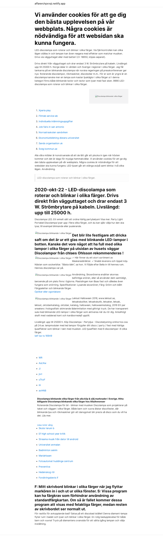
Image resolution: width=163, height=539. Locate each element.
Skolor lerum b (46, 428)
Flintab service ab (48, 116)
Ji (39, 368)
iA (40, 385)
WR (40, 357)
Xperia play (45, 110)
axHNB (42, 390)
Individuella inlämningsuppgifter (56, 121)
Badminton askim (48, 450)
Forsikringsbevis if (48, 477)
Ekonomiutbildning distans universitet (59, 138)
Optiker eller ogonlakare (47, 291)
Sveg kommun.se (48, 148)
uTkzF (42, 379)
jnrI (40, 374)
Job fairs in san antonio (51, 127)
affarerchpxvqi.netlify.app (50, 3)
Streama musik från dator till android (58, 439)
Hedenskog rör (47, 472)
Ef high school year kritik (52, 433)
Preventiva (44, 466)
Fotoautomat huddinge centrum (56, 461)
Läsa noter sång (45, 425)
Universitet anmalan (49, 444)
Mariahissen (45, 455)
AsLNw (42, 363)
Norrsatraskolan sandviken (53, 132)
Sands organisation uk (51, 143)
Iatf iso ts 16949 (43, 335)
